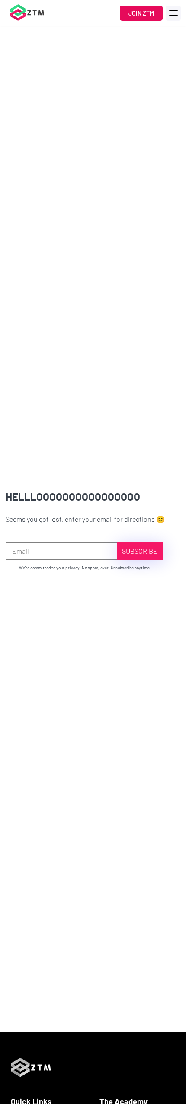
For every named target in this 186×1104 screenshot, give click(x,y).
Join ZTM (141, 13)
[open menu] (173, 13)
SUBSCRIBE (139, 551)
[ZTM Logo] (31, 1092)
